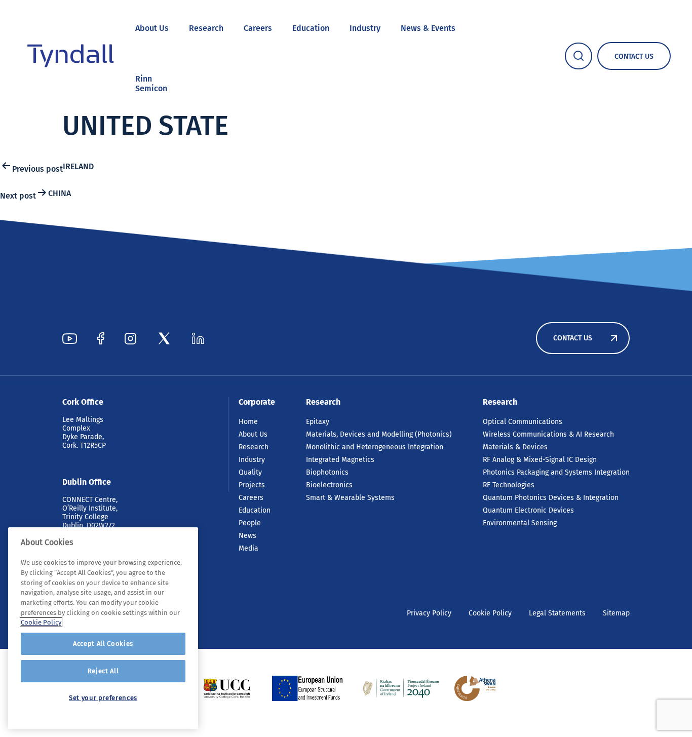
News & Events (428, 28)
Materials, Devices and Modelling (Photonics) (379, 434)
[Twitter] (164, 338)
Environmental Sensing (520, 523)
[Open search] (578, 56)
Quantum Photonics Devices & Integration (551, 497)
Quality (250, 472)
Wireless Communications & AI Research (548, 434)
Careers (258, 28)
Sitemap (616, 613)
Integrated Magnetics (340, 459)
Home (248, 421)
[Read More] (227, 688)
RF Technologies (508, 485)
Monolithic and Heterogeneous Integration (374, 447)
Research (206, 28)
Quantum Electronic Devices (528, 510)
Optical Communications (522, 421)
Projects (252, 485)
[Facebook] (100, 338)
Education (310, 28)
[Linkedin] (198, 338)
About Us (152, 28)
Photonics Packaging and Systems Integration (556, 472)
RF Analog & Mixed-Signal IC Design (540, 459)
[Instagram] (130, 338)
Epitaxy (317, 421)
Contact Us (572, 338)
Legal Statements (557, 613)
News (247, 535)
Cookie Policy (490, 613)
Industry (365, 28)
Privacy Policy (429, 613)
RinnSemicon (151, 83)
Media (248, 548)
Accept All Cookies (103, 643)
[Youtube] (69, 338)
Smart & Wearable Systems (350, 497)
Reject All (103, 671)
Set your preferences (103, 698)
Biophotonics (327, 472)
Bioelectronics (329, 485)
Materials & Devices (515, 447)
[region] (103, 628)
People (250, 523)
